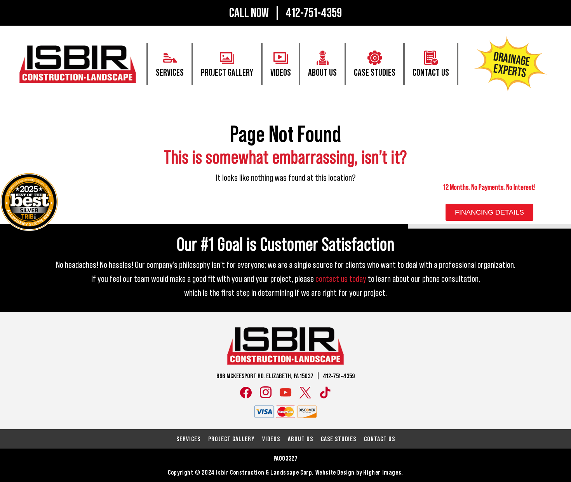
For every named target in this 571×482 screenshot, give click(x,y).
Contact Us (431, 73)
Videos (280, 73)
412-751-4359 (314, 12)
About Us (322, 73)
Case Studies (374, 73)
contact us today (340, 279)
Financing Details (489, 212)
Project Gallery (227, 73)
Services (170, 73)
